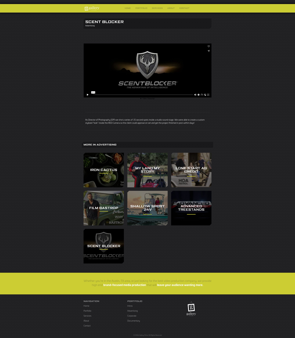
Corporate (131, 315)
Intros (130, 305)
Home (128, 8)
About (171, 8)
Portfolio (141, 8)
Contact (184, 8)
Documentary (133, 320)
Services (157, 8)
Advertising (132, 310)
